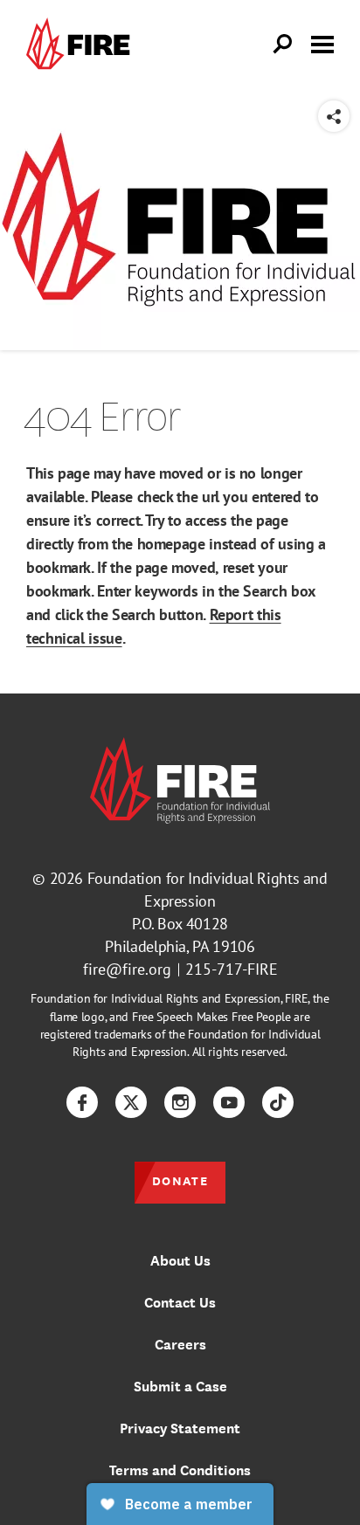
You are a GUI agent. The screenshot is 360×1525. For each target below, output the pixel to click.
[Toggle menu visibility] (322, 42)
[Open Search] (283, 44)
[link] (82, 44)
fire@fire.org (127, 969)
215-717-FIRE (231, 969)
